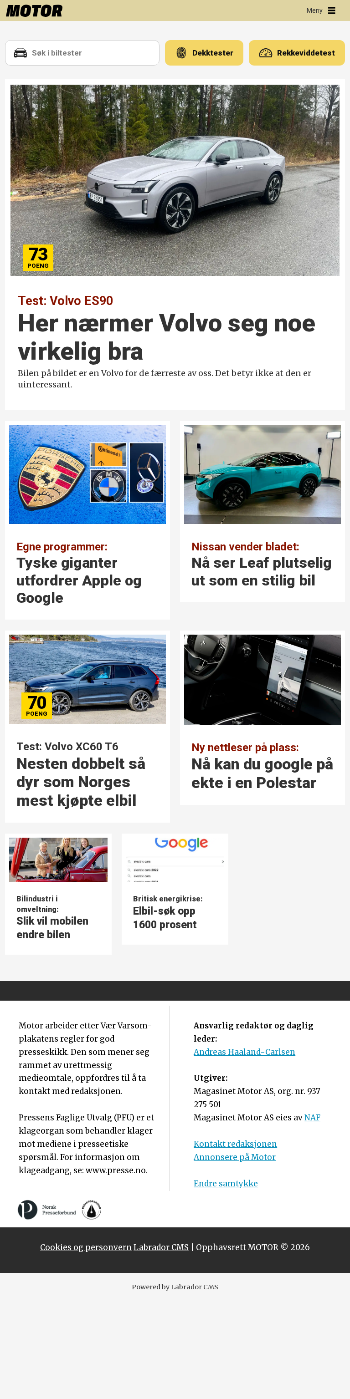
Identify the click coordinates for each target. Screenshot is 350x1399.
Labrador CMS (161, 1247)
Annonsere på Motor (235, 1157)
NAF (312, 1118)
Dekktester (212, 52)
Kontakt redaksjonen (235, 1144)
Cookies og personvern (86, 1247)
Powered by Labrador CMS (175, 1287)
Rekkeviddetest (306, 52)
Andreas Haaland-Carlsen (244, 1052)
